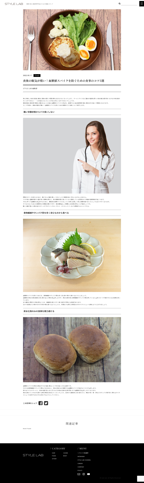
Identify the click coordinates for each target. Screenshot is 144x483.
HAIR (53, 453)
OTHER (54, 459)
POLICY (80, 470)
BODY (65, 456)
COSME (65, 453)
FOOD (54, 456)
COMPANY (81, 467)
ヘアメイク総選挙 (83, 453)
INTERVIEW (81, 456)
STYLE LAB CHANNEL (84, 460)
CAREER (80, 463)
